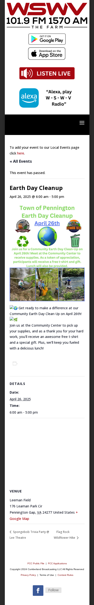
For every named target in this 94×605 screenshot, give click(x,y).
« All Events (21, 161)
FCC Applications (57, 563)
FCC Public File (36, 563)
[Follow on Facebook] (38, 590)
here (20, 153)
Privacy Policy (28, 575)
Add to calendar (34, 363)
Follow (53, 590)
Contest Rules (65, 575)
